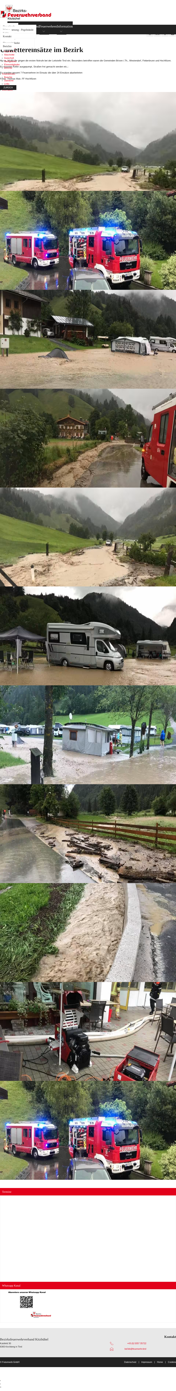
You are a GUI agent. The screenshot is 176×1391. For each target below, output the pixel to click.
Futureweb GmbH (11, 1362)
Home (160, 1362)
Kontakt (7, 36)
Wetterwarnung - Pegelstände (18, 29)
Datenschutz (130, 1362)
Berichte (7, 46)
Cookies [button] (172, 1362)
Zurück (8, 87)
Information (65, 26)
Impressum (146, 1362)
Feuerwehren (48, 26)
